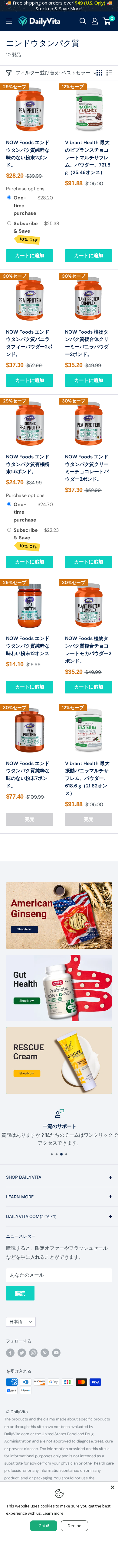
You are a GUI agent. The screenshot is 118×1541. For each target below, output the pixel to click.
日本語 (15, 1321)
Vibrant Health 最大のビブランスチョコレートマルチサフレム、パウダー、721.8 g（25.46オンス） (87, 157)
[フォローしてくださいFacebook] (10, 1352)
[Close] (113, 1487)
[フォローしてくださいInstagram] (33, 1352)
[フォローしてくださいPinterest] (45, 1352)
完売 (29, 819)
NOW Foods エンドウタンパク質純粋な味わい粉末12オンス (28, 646)
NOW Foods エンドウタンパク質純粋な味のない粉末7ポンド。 (28, 774)
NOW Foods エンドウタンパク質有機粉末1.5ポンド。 (28, 464)
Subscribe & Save (26, 231)
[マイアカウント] (95, 21)
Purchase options (25, 189)
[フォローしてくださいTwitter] (22, 1352)
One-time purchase (25, 205)
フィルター (27, 72)
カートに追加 (29, 255)
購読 (20, 1293)
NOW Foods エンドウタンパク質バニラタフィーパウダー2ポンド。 (29, 343)
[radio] (9, 198)
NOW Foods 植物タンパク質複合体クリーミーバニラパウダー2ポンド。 (87, 343)
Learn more (53, 1513)
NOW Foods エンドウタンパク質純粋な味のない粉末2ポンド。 (28, 153)
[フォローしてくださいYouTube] (56, 1352)
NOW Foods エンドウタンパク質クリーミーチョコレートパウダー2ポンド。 (87, 468)
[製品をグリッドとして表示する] (99, 73)
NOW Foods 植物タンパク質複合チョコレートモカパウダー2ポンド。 (88, 649)
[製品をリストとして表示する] (109, 73)
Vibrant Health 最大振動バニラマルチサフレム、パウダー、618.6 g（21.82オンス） (87, 778)
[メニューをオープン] (9, 21)
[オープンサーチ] (83, 21)
